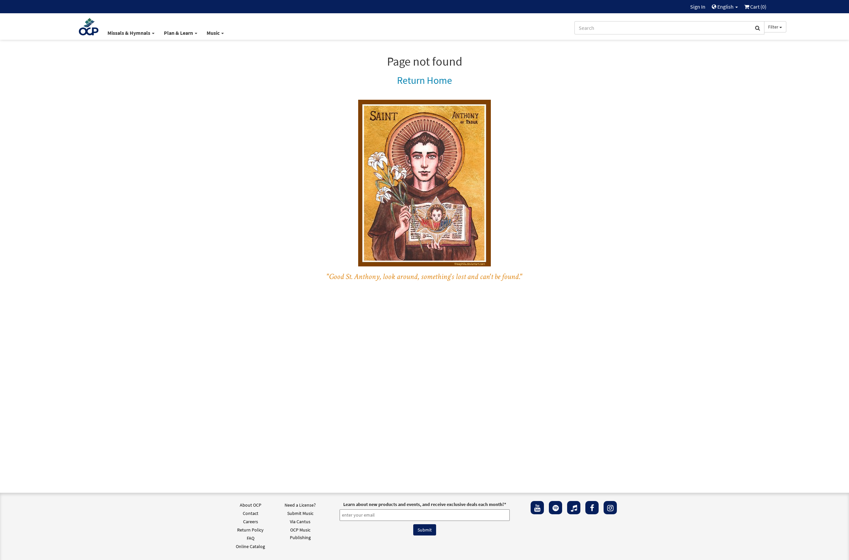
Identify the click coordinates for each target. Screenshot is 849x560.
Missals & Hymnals (129, 32)
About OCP (250, 505)
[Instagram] (610, 507)
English (725, 6)
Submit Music (300, 513)
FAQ (250, 538)
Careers (250, 522)
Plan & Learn (179, 32)
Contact (250, 513)
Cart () (757, 6)
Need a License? (300, 505)
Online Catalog (250, 546)
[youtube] (537, 507)
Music (214, 32)
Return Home (424, 80)
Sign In (697, 6)
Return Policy (250, 530)
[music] (573, 507)
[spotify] (555, 507)
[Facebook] (592, 507)
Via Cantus (300, 522)
